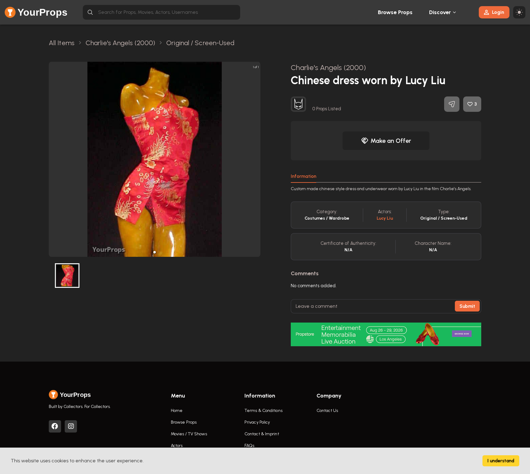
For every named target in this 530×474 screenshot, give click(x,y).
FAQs (249, 445)
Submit (467, 306)
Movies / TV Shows (189, 434)
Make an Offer (391, 140)
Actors (177, 445)
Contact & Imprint (261, 434)
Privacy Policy (257, 422)
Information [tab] (303, 176)
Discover (440, 12)
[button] (154, 252)
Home (176, 410)
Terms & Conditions (263, 410)
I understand (500, 461)
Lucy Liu (385, 218)
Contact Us (327, 410)
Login (498, 12)
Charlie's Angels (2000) (328, 67)
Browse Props (395, 12)
